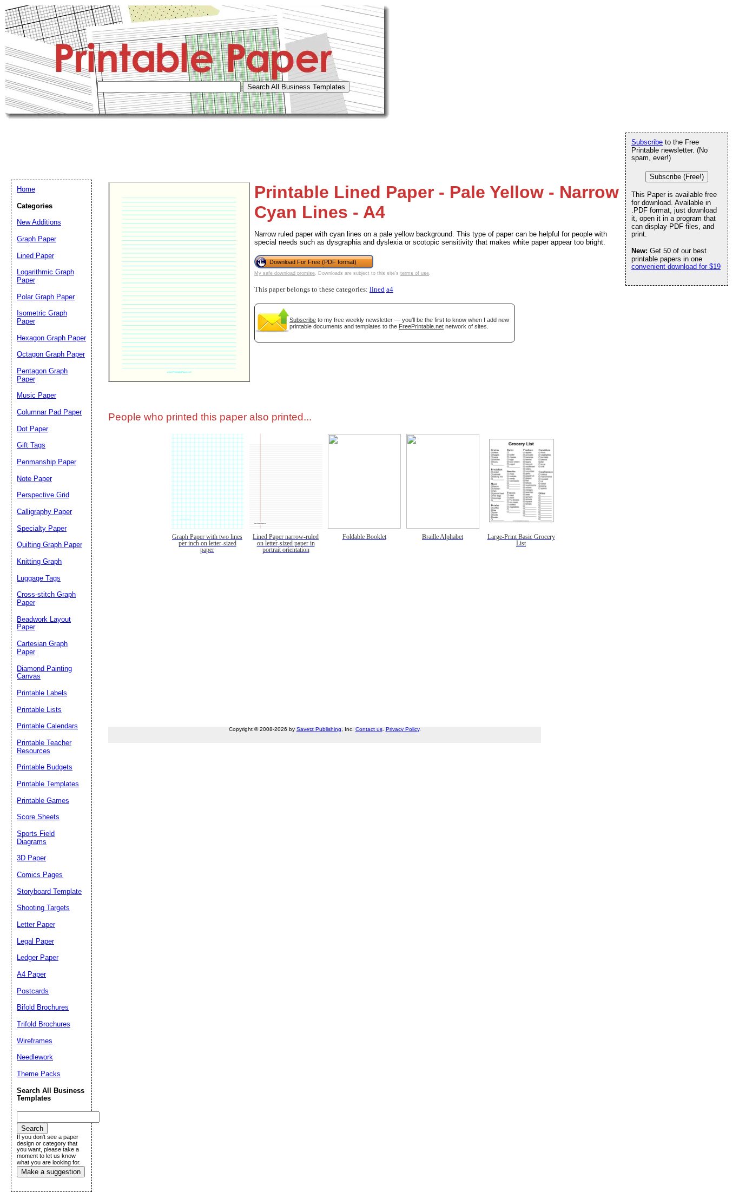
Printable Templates (48, 784)
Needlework (35, 1057)
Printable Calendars (47, 726)
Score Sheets (38, 817)
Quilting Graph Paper (49, 545)
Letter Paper (36, 924)
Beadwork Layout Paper (44, 623)
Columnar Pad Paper (49, 412)
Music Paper (36, 395)
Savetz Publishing (318, 729)
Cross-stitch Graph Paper (46, 598)
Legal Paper (35, 941)
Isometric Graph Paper (42, 317)
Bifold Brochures (43, 1007)
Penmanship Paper (46, 462)
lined (377, 289)
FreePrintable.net (421, 326)
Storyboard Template (49, 891)
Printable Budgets (44, 767)
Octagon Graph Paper (51, 354)
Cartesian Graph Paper (42, 648)
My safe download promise (284, 273)
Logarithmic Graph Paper (45, 276)
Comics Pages (40, 875)
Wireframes (34, 1041)
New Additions (39, 222)
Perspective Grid (43, 495)
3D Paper (31, 858)
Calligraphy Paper (44, 512)
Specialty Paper (42, 528)
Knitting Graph (39, 561)
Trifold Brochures (43, 1024)
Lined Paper (35, 256)
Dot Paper (32, 429)
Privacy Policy (402, 729)
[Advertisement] (202, 143)
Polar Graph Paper (46, 297)
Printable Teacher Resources (44, 747)
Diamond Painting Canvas (44, 672)
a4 (389, 289)
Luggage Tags (39, 578)
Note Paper (34, 479)
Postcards (33, 991)
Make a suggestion (51, 1172)
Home (26, 189)
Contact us (368, 729)
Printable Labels (42, 693)
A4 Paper (31, 974)
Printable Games (43, 800)
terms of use (414, 273)
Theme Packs (39, 1074)
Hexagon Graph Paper (51, 338)
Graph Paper (36, 239)
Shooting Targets (43, 908)
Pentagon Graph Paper (42, 375)
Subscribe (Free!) (677, 177)
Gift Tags (31, 445)
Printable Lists (39, 710)
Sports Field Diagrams (36, 837)
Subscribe (302, 320)
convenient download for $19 (676, 266)
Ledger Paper (37, 957)
